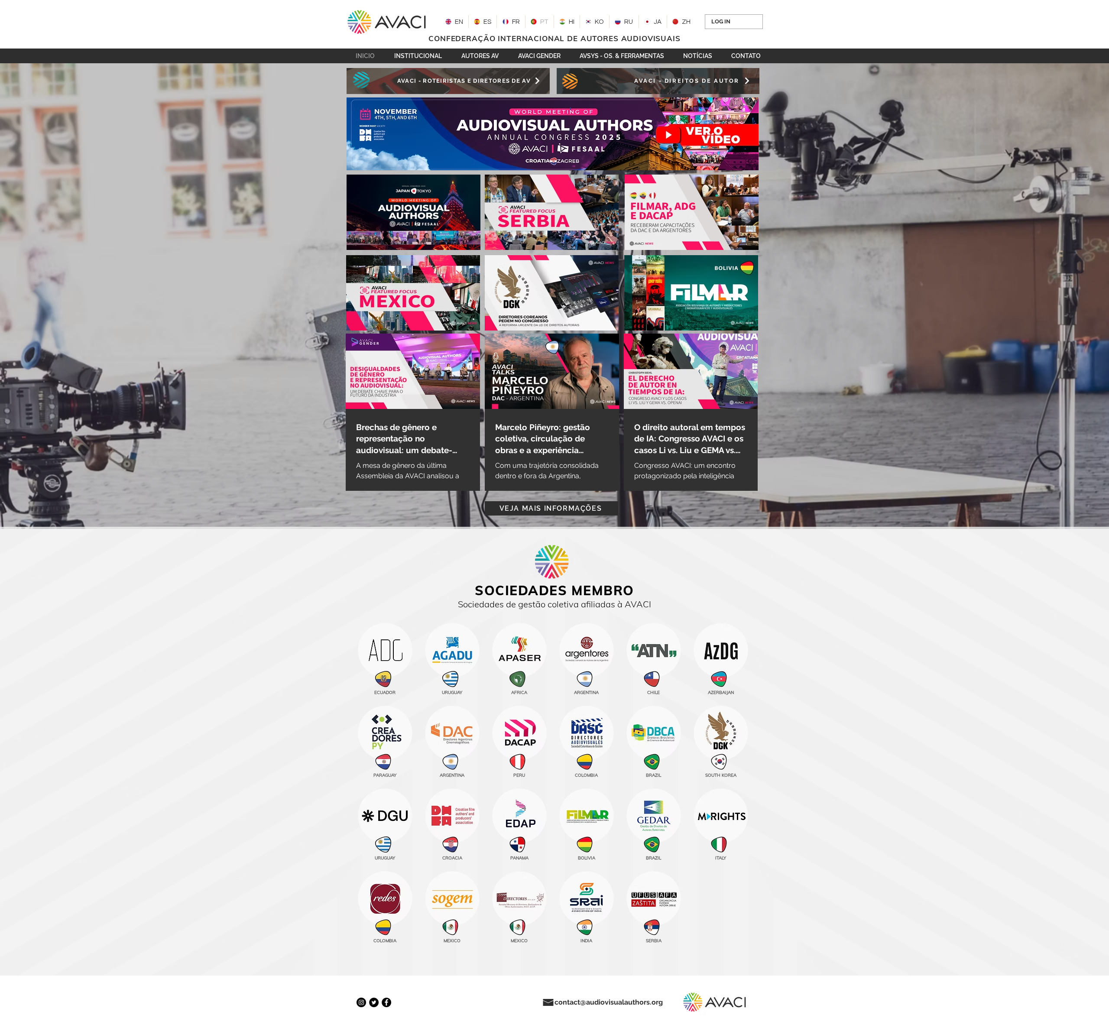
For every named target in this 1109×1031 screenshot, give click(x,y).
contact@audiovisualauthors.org (608, 1002)
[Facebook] (386, 1002)
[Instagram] (361, 1002)
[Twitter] (374, 1002)
